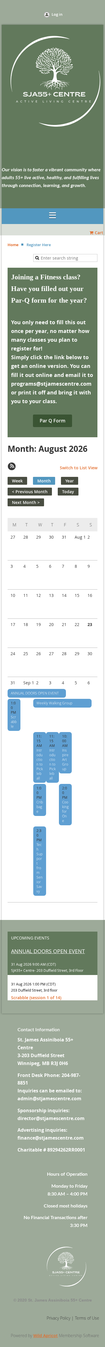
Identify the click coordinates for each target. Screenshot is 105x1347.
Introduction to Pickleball (39, 764)
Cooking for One (65, 811)
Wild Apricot (45, 1335)
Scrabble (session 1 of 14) (36, 997)
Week (17, 481)
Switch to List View (78, 467)
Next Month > (26, 502)
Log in (57, 14)
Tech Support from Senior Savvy (39, 867)
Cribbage (39, 807)
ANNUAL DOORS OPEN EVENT (35, 693)
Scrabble (14, 722)
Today (68, 491)
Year (69, 481)
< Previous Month (30, 491)
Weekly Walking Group (54, 703)
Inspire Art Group (65, 759)
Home (13, 244)
